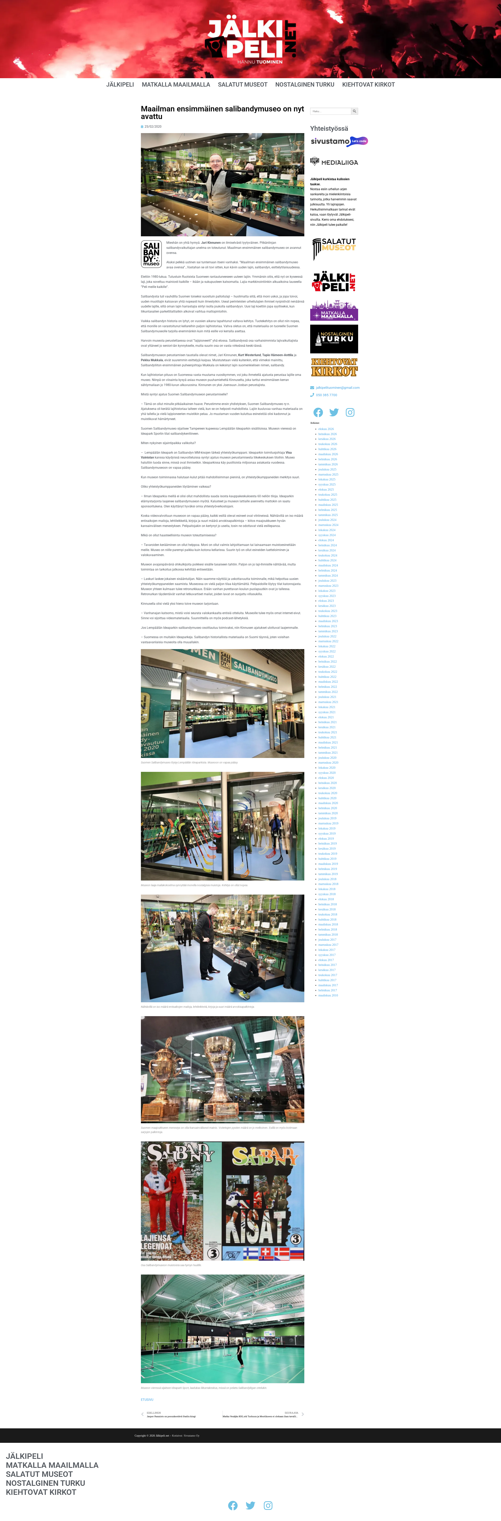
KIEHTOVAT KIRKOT (368, 84)
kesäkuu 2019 (327, 848)
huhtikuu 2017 (327, 980)
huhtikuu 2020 (327, 798)
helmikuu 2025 (327, 509)
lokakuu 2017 (326, 949)
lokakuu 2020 (326, 767)
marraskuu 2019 (328, 823)
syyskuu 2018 (327, 894)
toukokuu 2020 (327, 793)
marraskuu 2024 (328, 525)
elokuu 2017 (326, 960)
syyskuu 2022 (327, 651)
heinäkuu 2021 (327, 722)
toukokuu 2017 (327, 975)
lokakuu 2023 (326, 590)
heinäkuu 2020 (327, 783)
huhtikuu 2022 (327, 676)
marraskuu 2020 (328, 762)
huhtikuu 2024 (327, 560)
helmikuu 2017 (327, 990)
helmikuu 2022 (327, 686)
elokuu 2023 (326, 600)
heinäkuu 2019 (327, 843)
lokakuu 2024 (326, 530)
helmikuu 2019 (327, 869)
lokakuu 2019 (326, 828)
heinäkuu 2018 (327, 904)
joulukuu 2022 (327, 636)
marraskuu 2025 (328, 474)
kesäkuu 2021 (327, 727)
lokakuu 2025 (326, 479)
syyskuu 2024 (327, 535)
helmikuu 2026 (327, 459)
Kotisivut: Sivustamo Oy (185, 1435)
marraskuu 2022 (328, 641)
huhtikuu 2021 (327, 737)
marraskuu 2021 (328, 702)
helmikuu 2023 (327, 626)
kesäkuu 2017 (327, 970)
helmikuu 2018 (327, 929)
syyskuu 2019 (327, 833)
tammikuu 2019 (328, 874)
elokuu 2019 (326, 838)
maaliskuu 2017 (328, 985)
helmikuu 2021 (327, 747)
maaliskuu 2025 (328, 504)
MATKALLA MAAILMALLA (176, 84)
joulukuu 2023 (327, 580)
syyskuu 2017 (327, 955)
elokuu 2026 (326, 429)
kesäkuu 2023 (327, 605)
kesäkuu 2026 (327, 439)
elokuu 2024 (326, 540)
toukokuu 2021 (327, 732)
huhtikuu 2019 (327, 858)
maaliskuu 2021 (328, 742)
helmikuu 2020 (327, 808)
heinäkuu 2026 (327, 434)
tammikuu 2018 (328, 934)
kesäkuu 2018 (327, 909)
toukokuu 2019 (327, 853)
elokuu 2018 (326, 899)
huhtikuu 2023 (327, 616)
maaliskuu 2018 (328, 924)
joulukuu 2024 (327, 519)
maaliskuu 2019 (328, 863)
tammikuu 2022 (328, 691)
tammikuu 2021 (328, 752)
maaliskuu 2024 (328, 565)
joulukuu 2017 (327, 939)
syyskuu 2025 (327, 484)
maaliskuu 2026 (328, 454)
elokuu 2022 (326, 656)
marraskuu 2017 (328, 944)
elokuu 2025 (326, 489)
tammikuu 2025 (328, 515)
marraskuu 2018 (328, 884)
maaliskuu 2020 (328, 803)
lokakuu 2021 (326, 707)
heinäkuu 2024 (327, 545)
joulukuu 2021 (327, 697)
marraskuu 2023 (328, 585)
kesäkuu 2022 (327, 666)
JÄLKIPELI (120, 84)
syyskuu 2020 (327, 772)
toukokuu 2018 (327, 914)
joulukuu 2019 (327, 818)
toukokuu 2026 (327, 444)
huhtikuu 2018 (327, 919)
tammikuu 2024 (328, 575)
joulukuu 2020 (327, 757)
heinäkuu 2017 (327, 965)
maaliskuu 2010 (328, 995)
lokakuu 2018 (326, 889)
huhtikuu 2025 (327, 499)
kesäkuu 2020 (327, 788)
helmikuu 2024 (327, 570)
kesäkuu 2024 (327, 550)
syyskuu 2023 (327, 595)
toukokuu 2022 (327, 671)
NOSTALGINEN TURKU (304, 84)
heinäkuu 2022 (327, 661)
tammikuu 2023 (328, 631)
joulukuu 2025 (327, 469)
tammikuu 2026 (328, 464)
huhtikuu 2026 (327, 449)
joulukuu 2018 (327, 879)
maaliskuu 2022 (328, 681)
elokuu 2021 (326, 717)
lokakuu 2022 (326, 646)
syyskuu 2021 (327, 712)
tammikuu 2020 (328, 813)
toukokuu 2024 (327, 555)
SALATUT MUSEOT (243, 84)
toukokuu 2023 (327, 611)
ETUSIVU (147, 1400)
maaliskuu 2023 (328, 621)
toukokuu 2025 (327, 494)
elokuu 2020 (326, 777)
